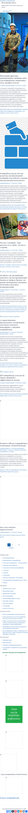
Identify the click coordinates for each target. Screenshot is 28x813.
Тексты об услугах (8, 608)
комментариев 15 (5, 448)
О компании (6, 606)
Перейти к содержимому (7, 1)
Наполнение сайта (8, 591)
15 (19, 545)
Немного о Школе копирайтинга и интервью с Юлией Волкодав (13, 444)
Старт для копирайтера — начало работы (15, 563)
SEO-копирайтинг (8, 596)
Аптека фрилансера (8, 558)
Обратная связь (7, 640)
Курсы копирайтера (9, 797)
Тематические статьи (9, 588)
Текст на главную (8, 603)
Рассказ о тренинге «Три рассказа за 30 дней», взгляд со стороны (13, 245)
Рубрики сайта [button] (4, 555)
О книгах (5, 572)
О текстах (18, 85)
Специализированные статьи (11, 598)
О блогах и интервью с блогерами (13, 577)
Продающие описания (9, 593)
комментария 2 (4, 332)
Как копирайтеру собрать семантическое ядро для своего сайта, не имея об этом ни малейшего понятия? (15, 632)
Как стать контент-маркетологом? (8, 528)
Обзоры (5, 582)
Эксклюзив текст (8, 2)
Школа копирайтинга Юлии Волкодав (14, 614)
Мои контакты (7, 642)
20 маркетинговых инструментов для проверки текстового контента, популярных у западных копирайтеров (12, 325)
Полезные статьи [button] (5, 611)
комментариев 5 (5, 532)
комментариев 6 (5, 183)
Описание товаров (8, 601)
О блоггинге (14, 289)
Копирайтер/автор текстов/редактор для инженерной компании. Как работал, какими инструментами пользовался (13, 177)
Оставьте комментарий (7, 85)
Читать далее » (14, 111)
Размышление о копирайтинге (12, 560)
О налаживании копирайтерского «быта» (15, 580)
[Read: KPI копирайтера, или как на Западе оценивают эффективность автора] (7, 371)
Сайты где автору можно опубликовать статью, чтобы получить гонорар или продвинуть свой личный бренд (14, 622)
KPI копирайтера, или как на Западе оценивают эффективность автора (12, 377)
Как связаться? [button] (4, 637)
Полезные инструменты (10, 565)
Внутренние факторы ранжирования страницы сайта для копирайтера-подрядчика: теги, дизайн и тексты (13, 79)
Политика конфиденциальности (12, 645)
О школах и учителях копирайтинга (13, 567)
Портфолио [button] (3, 585)
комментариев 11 (5, 250)
